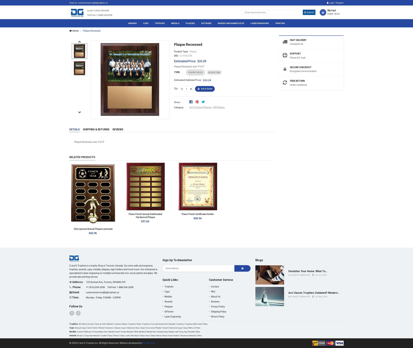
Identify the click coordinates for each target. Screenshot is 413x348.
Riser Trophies (143, 324)
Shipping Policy (218, 311)
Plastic (158, 328)
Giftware (169, 311)
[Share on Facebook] (192, 101)
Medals (168, 296)
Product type (181, 51)
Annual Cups (80, 328)
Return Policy (217, 316)
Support (295, 53)
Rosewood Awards (188, 336)
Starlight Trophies (176, 324)
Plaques (169, 306)
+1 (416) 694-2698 (95, 287)
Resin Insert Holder (171, 336)
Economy (150, 328)
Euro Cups (140, 328)
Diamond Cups (175, 328)
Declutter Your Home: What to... (307, 271)
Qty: (176, 88)
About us (215, 296)
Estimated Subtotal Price (187, 80)
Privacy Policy (218, 306)
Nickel (102, 328)
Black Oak (214, 72)
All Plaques (219, 107)
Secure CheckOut (301, 67)
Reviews (118, 129)
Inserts (80, 332)
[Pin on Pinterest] (198, 101)
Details (74, 129)
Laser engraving (173, 316)
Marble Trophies (114, 324)
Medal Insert (114, 332)
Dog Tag (183, 332)
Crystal (103, 336)
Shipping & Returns (96, 129)
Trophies (169, 286)
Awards (168, 301)
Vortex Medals (127, 332)
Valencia (131, 328)
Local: (90, 11)
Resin (116, 336)
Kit (80, 324)
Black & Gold (87, 324)
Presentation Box (100, 332)
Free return (297, 81)
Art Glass (135, 336)
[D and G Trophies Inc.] (74, 258)
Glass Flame (156, 336)
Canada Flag (162, 332)
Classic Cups (120, 328)
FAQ (213, 291)
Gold (89, 328)
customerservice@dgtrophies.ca (93, 3)
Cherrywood (195, 72)
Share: (177, 102)
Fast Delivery (298, 40)
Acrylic (80, 336)
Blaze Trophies (129, 324)
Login (331, 3)
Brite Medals (140, 332)
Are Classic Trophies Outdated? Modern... (314, 292)
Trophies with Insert (193, 324)
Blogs (259, 260)
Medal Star (151, 332)
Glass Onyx (144, 336)
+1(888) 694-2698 (104, 15)
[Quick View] (111, 229)
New (205, 324)
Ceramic (109, 328)
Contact (215, 286)
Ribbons (87, 332)
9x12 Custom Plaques (200, 107)
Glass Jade (125, 336)
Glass (110, 336)
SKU (176, 55)
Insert (165, 328)
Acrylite (191, 332)
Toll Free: (91, 15)
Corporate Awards (92, 336)
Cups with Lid (189, 328)
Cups (167, 291)
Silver (95, 328)
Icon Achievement (159, 324)
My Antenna (148, 343)
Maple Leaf (173, 332)
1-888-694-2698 (125, 287)
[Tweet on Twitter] (204, 101)
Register (340, 3)
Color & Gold (100, 324)
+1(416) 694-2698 (101, 11)
